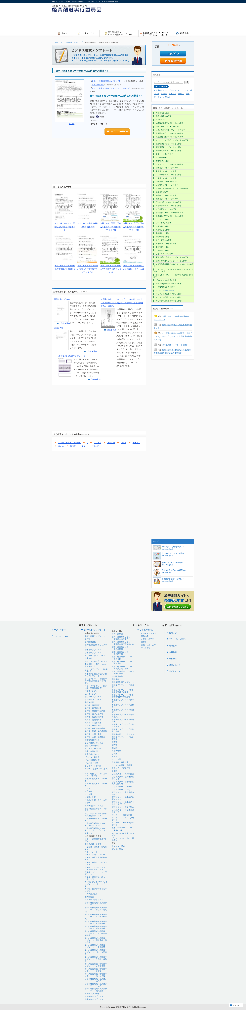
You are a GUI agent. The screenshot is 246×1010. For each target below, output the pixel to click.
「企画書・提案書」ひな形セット (96, 848)
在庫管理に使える (92, 754)
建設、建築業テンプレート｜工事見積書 (123, 648)
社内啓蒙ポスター (92, 894)
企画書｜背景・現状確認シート (96, 858)
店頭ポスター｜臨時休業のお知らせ (123, 778)
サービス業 (116, 759)
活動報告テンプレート (94, 996)
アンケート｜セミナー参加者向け (123, 824)
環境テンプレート (92, 994)
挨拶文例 (111, 443)
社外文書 (88, 794)
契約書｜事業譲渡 (92, 705)
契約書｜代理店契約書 (94, 714)
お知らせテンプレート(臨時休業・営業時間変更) (96, 687)
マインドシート (91, 852)
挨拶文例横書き (98, 84)
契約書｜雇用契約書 (93, 708)
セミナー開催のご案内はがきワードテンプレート (110, 88)
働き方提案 (89, 897)
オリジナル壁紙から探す (165, 291)
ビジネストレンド (148, 633)
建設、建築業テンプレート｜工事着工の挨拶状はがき (123, 643)
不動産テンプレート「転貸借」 (123, 711)
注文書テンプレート (93, 694)
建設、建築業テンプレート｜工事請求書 (123, 653)
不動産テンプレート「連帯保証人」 (123, 715)
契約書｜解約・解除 (93, 725)
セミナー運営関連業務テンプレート (96, 840)
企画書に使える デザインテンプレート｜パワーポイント (96, 884)
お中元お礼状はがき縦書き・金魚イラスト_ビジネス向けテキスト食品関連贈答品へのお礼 (173, 336)
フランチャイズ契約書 (121, 768)
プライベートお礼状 (93, 766)
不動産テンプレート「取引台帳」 (123, 720)
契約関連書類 (90, 642)
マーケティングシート (94, 900)
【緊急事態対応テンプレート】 (96, 819)
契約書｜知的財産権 (93, 723)
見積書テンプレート (93, 691)
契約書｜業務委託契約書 (95, 711)
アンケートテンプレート (95, 655)
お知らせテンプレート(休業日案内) (96, 670)
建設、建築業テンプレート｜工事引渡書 (123, 672)
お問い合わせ (174, 665)
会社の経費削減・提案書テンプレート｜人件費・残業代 (96, 916)
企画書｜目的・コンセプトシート (96, 863)
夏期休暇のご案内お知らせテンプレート (96, 665)
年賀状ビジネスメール (94, 806)
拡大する (71, 124)
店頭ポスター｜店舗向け (122, 786)
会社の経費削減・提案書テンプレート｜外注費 (96, 985)
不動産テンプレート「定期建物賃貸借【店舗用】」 (123, 691)
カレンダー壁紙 (118, 846)
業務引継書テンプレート (95, 636)
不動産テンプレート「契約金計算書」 (123, 730)
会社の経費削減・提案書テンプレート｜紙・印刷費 (96, 927)
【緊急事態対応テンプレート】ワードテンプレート (96, 829)
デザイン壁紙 (117, 849)
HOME (57, 42)
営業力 (144, 642)
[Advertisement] (142, 22)
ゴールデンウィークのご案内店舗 (123, 839)
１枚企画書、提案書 (93, 844)
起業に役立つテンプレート (123, 828)
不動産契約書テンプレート (123, 682)
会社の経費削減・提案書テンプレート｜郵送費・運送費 (96, 909)
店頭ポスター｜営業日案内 (123, 807)
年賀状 (87, 803)
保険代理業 (116, 751)
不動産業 (115, 679)
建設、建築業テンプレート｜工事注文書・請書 (123, 668)
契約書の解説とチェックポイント (96, 646)
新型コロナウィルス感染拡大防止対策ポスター (96, 814)
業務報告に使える (92, 740)
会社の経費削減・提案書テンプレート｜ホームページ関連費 (96, 933)
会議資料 (88, 658)
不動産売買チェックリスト (123, 734)
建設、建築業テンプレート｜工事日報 (123, 663)
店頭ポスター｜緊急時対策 (123, 774)
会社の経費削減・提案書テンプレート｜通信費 (96, 970)
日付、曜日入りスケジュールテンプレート (96, 775)
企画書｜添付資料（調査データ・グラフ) (96, 878)
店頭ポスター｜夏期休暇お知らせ (123, 793)
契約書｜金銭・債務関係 (95, 737)
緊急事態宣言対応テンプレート (96, 810)
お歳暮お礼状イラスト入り (96, 800)
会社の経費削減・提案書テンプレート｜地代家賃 (96, 990)
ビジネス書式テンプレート (72, 42)
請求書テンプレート (93, 650)
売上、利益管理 (91, 751)
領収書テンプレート (93, 699)
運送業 (114, 742)
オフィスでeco (60, 630)
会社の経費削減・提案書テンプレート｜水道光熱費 (96, 946)
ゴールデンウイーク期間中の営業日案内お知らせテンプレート (96, 681)
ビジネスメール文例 (93, 748)
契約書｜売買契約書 (93, 720)
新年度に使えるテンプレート (96, 779)
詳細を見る (65, 323)
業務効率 (144, 636)
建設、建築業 (117, 634)
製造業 (114, 748)
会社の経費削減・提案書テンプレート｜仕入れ (96, 980)
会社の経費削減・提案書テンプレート (96, 904)
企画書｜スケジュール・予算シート (96, 873)
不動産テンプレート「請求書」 (123, 701)
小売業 (114, 754)
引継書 (87, 788)
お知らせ (95, 446)
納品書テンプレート (93, 697)
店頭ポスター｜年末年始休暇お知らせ (123, 798)
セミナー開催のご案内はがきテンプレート (108, 81)
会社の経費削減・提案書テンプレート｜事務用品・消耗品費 (96, 940)
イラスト (136, 443)
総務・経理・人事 (148, 645)
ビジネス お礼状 (91, 763)
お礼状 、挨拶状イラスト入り (96, 770)
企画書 (123, 443)
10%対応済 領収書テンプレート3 (71, 356)
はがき (61, 446)
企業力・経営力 (147, 639)
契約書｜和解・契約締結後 (96, 731)
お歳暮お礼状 (90, 797)
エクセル (97, 443)
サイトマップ (174, 671)
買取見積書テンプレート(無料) (174, 345)
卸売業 (114, 745)
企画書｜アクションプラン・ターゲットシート (95, 868)
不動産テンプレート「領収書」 (123, 686)
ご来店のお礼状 (118, 830)
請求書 (73, 446)
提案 (83, 446)
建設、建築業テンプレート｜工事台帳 (123, 658)
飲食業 (114, 756)
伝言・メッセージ (92, 746)
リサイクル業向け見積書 (122, 765)
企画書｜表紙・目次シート (96, 855)
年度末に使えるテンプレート (96, 784)
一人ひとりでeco (61, 636)
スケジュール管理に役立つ (96, 661)
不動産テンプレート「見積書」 (123, 706)
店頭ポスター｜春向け (121, 789)
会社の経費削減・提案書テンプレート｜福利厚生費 (96, 975)
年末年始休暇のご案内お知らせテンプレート (96, 675)
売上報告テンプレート (94, 999)
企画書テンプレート (93, 653)
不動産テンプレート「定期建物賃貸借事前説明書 (123, 696)
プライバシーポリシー (178, 639)
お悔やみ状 (58, 328)
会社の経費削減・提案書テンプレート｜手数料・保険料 (96, 959)
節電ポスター (90, 833)
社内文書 (88, 791)
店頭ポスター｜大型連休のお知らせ (123, 811)
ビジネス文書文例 (92, 757)
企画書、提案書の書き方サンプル (96, 890)
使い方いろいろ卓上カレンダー (123, 834)
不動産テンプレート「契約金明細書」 (123, 725)
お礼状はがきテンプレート (69, 443)
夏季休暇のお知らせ (62, 299)
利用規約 (173, 646)
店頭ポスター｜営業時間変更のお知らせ (123, 783)
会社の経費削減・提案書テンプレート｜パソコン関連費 (96, 952)
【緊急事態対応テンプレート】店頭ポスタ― (96, 824)
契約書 (87, 639)
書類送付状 (89, 702)
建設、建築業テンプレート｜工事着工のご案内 (123, 638)
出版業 (114, 771)
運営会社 (173, 658)
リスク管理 (145, 648)
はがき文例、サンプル (94, 743)
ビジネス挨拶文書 (92, 760)
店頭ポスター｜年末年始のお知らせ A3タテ (123, 803)
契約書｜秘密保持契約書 (95, 728)
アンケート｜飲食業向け (122, 815)
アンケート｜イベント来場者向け (123, 819)
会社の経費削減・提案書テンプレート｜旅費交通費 (96, 965)
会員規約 (173, 652)
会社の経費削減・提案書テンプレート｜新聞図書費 (96, 922)
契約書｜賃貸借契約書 (94, 717)
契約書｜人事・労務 (93, 734)
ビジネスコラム (146, 630)
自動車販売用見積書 (120, 762)
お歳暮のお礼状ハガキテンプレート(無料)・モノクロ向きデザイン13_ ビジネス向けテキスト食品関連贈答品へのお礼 (122, 302)
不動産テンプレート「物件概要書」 (123, 738)
